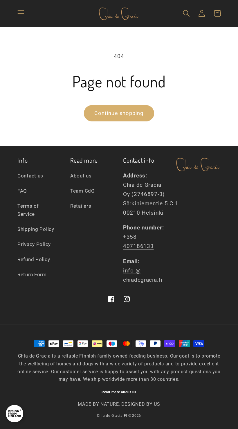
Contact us (30, 176)
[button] (21, 13)
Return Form (32, 274)
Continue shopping (118, 113)
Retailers (80, 206)
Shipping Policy (35, 229)
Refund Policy (33, 259)
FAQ (22, 191)
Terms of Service (28, 210)
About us (81, 176)
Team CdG (82, 191)
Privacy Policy (34, 244)
